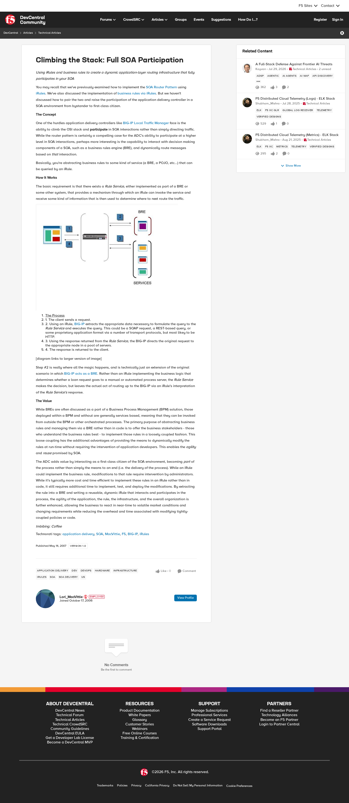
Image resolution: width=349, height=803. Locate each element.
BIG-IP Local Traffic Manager (146, 123)
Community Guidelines (70, 729)
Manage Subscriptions (209, 710)
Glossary (139, 720)
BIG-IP (79, 324)
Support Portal (210, 729)
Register (320, 19)
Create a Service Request (209, 720)
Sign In (337, 19)
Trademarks (105, 785)
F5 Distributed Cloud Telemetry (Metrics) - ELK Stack (297, 135)
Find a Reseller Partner (279, 710)
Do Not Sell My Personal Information (197, 785)
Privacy (136, 785)
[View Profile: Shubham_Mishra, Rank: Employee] (247, 102)
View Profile (185, 598)
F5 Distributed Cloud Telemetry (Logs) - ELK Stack (295, 99)
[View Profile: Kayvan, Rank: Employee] (247, 68)
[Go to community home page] (25, 19)
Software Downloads (209, 724)
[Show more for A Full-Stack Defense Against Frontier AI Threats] (258, 81)
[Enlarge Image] (116, 257)
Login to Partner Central (279, 724)
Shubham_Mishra (267, 103)
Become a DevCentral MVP (70, 742)
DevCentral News (70, 710)
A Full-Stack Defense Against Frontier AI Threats (293, 64)
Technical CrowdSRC (69, 724)
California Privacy (157, 785)
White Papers (139, 715)
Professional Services (209, 715)
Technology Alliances (279, 715)
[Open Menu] (342, 33)
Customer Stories (139, 724)
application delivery (78, 534)
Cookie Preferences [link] (239, 786)
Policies (122, 785)
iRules (40, 93)
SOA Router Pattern (161, 87)
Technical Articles (49, 33)
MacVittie (112, 534)
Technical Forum (70, 715)
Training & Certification (140, 738)
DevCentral (11, 33)
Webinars (139, 729)
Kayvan (260, 69)
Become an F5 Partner (279, 720)
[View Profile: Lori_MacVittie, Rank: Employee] (45, 598)
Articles (28, 33)
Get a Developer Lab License (70, 738)
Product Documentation (140, 710)
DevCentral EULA (70, 733)
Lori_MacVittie (71, 597)
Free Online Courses (140, 733)
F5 (124, 534)
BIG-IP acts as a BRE (80, 373)
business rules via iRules (137, 93)
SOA (99, 534)
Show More (293, 166)
